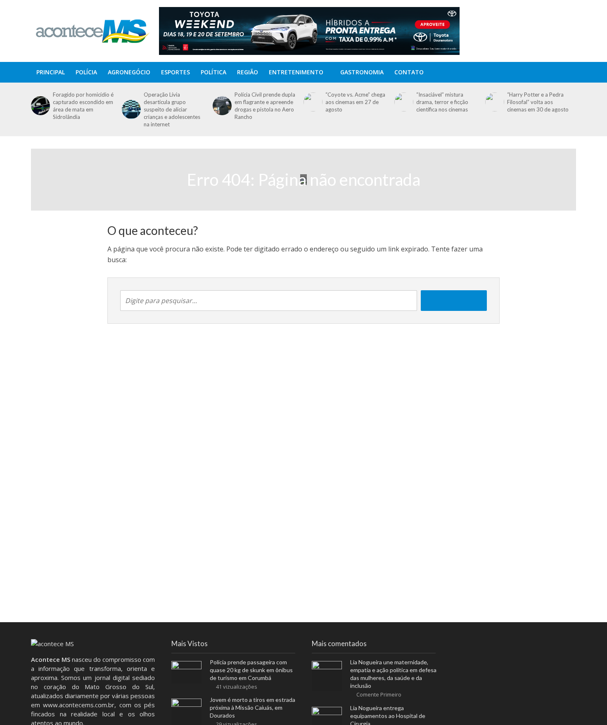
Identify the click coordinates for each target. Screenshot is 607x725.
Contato (409, 72)
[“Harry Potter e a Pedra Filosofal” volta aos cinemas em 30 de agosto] (494, 101)
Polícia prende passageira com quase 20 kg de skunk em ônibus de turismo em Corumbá (251, 670)
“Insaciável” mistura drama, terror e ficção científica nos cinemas (442, 102)
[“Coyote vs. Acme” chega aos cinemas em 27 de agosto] (312, 101)
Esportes (175, 72)
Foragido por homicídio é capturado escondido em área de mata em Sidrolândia (83, 105)
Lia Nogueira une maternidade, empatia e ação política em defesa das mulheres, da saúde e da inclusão (393, 674)
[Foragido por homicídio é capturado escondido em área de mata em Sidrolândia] (40, 105)
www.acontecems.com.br (78, 705)
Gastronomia (362, 72)
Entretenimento (296, 72)
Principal (50, 72)
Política (213, 72)
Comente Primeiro (378, 694)
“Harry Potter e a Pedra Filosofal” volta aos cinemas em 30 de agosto (538, 102)
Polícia (86, 72)
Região (247, 72)
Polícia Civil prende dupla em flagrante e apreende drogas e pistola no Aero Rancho (265, 105)
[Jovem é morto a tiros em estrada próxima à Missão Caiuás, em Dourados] (186, 713)
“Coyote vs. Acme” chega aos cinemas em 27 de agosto (355, 102)
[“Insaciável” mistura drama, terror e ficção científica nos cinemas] (403, 101)
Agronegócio (129, 72)
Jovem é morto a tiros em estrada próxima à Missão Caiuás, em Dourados (252, 707)
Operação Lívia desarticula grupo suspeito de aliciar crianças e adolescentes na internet (172, 109)
